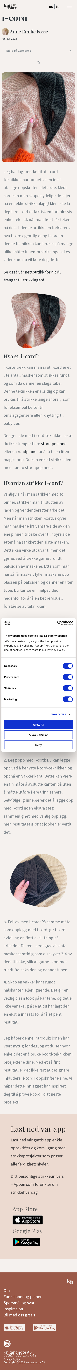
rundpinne (27, 451)
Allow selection (38, 734)
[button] (69, 7)
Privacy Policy (12, 1359)
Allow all (38, 724)
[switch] (68, 677)
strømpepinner (54, 443)
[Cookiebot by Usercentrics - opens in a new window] (57, 623)
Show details (58, 713)
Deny (38, 744)
